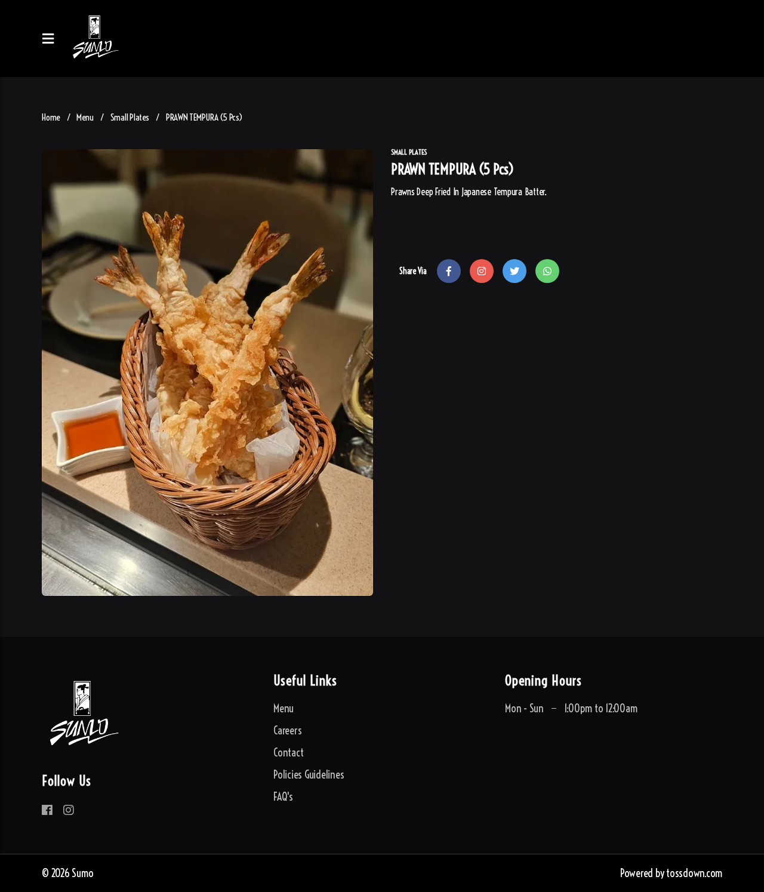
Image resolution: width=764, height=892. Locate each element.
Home (51, 117)
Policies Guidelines (308, 775)
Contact (288, 752)
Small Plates (129, 117)
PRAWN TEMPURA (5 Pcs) (204, 117)
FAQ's (283, 797)
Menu (84, 117)
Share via (413, 271)
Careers (287, 730)
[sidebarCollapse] (51, 38)
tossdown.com (694, 873)
